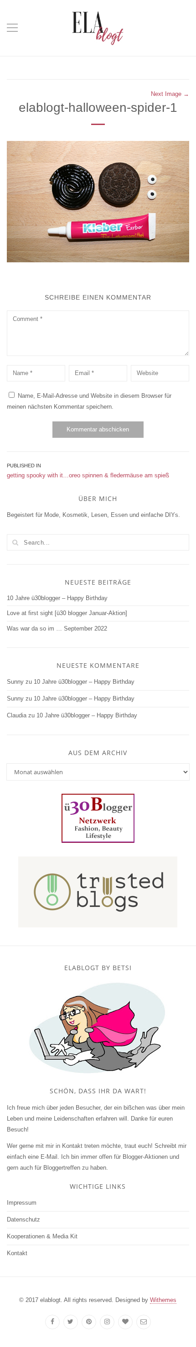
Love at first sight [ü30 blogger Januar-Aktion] (67, 613)
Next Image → (170, 93)
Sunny (15, 681)
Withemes (163, 1300)
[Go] (15, 542)
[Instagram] (107, 1322)
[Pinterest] (89, 1322)
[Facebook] (52, 1322)
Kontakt (17, 1253)
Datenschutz (23, 1219)
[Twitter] (70, 1322)
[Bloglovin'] (125, 1322)
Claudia (16, 715)
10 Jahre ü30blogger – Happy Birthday (57, 598)
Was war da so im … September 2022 (57, 628)
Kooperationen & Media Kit (42, 1236)
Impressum (21, 1202)
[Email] (143, 1322)
